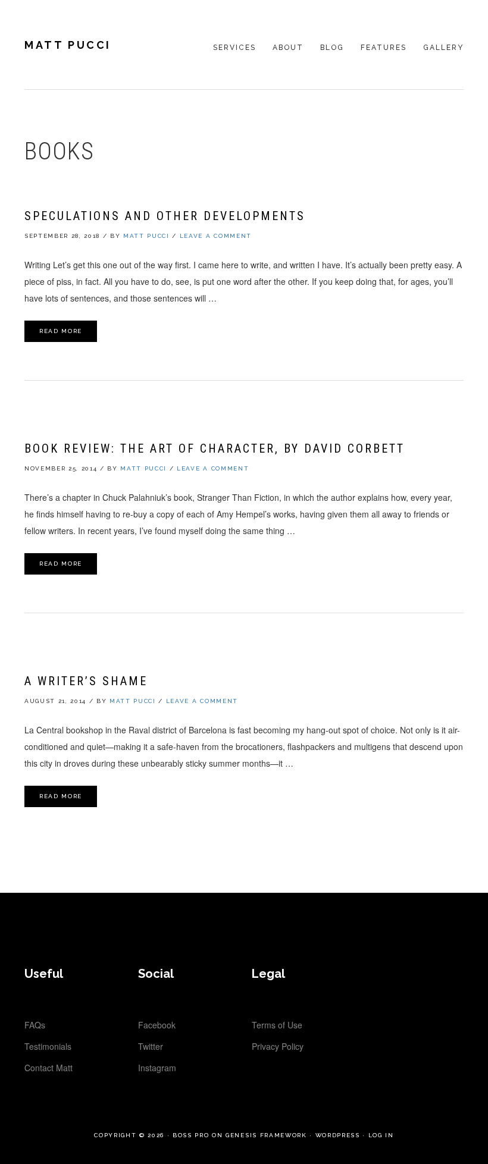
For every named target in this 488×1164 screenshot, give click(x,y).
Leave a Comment (216, 236)
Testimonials (47, 1046)
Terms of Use (277, 1025)
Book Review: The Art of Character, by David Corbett (214, 448)
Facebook (157, 1025)
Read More (60, 331)
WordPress (337, 1135)
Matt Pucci (67, 45)
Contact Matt (48, 1068)
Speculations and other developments (164, 216)
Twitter (150, 1046)
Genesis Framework (266, 1135)
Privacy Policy (278, 1046)
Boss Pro (191, 1135)
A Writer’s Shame (86, 681)
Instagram (157, 1068)
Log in (381, 1135)
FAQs (34, 1025)
